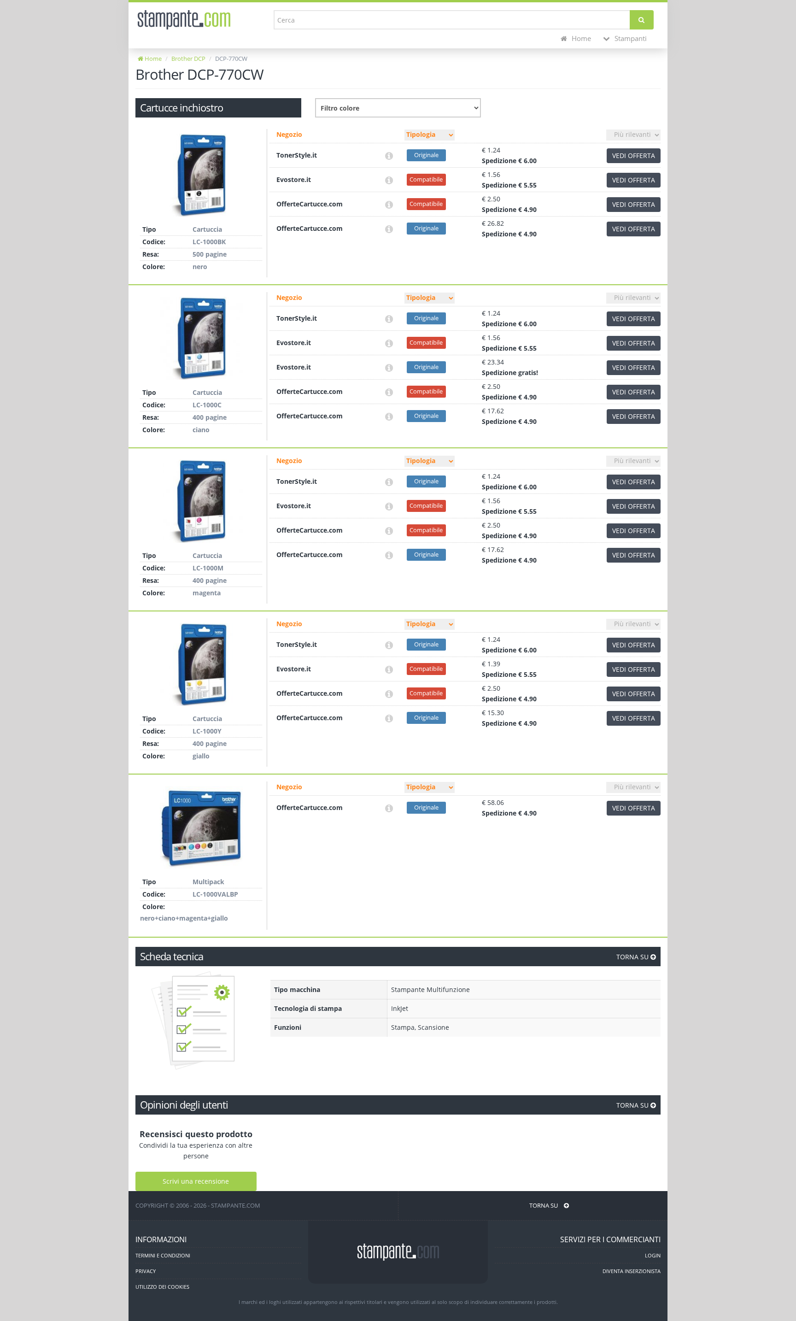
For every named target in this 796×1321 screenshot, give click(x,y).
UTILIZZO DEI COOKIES (162, 1286)
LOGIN (653, 1255)
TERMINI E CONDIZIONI (162, 1255)
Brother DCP (188, 58)
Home (580, 38)
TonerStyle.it (296, 155)
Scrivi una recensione (196, 1181)
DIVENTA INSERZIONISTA (632, 1271)
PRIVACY (145, 1271)
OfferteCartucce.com (309, 204)
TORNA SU (633, 956)
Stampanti (630, 38)
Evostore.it (293, 179)
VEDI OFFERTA (633, 155)
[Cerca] (641, 19)
